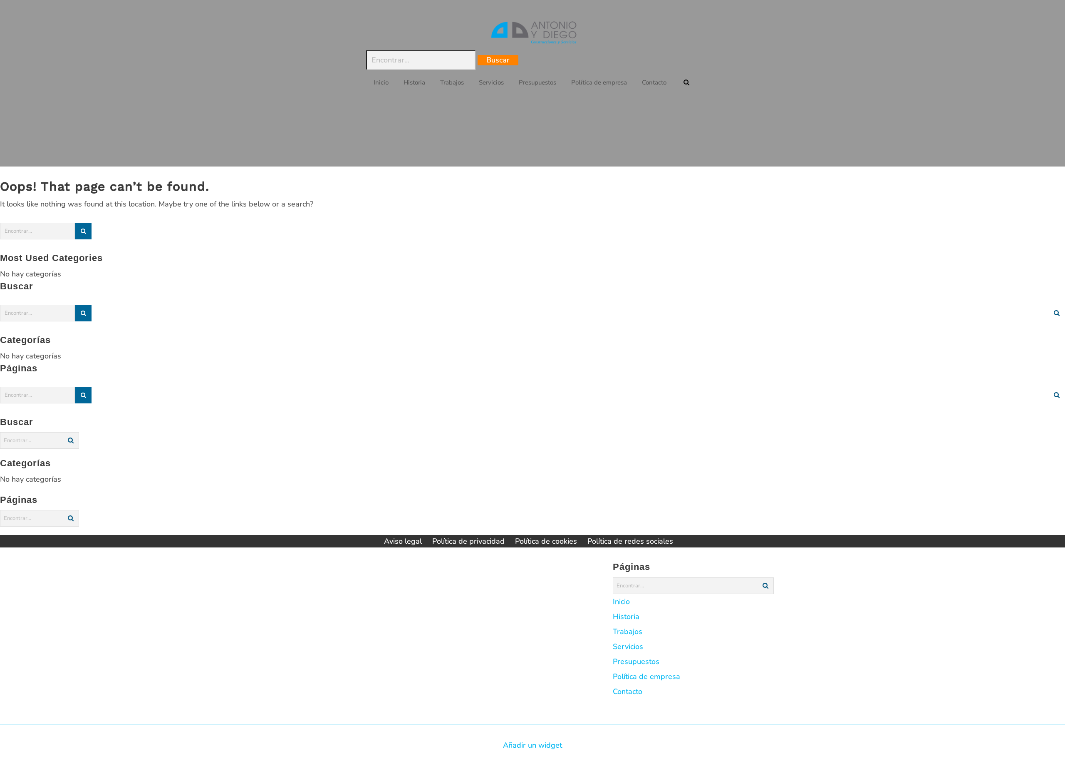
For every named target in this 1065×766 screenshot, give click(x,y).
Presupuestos (636, 662)
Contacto (627, 691)
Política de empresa (646, 676)
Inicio (621, 602)
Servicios (628, 647)
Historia (626, 617)
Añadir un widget (532, 745)
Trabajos (627, 632)
